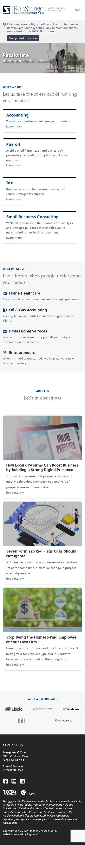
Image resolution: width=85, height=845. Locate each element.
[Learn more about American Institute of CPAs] (28, 792)
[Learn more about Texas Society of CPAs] (10, 792)
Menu (78, 10)
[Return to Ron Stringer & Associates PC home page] (34, 10)
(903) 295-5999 (14, 766)
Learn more (27, 126)
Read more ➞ (42, 492)
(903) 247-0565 (14, 770)
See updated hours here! (23, 38)
